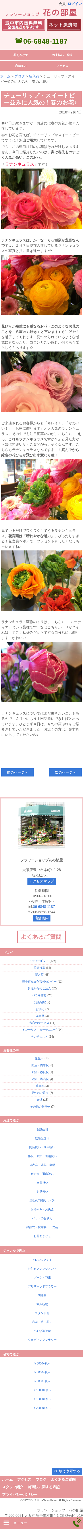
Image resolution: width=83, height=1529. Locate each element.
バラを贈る (39, 995)
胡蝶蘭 (42, 1295)
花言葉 (40, 1016)
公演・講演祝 (40, 1079)
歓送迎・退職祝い (42, 1174)
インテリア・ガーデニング (39, 1029)
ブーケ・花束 (42, 1277)
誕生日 (39, 1058)
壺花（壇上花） (42, 1322)
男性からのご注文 (39, 988)
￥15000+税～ (42, 1399)
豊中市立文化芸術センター (39, 981)
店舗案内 (42, 918)
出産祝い (42, 1182)
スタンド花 (42, 1313)
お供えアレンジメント (42, 1268)
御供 (39, 1099)
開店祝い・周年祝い (42, 1147)
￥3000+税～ (42, 1363)
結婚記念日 (42, 1138)
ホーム (5, 76)
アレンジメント (42, 1259)
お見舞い (42, 1191)
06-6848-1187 (45, 41)
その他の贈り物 (40, 1106)
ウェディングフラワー (42, 1339)
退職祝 (40, 1086)
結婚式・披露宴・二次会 (42, 1227)
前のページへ (17, 772)
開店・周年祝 (40, 1065)
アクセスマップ (41, 881)
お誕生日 (42, 1129)
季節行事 (39, 967)
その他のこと (39, 1036)
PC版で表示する (67, 1471)
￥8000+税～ (42, 1381)
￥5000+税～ (42, 1372)
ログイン (75, 4)
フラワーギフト (39, 961)
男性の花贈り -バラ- (42, 1200)
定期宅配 (40, 1002)
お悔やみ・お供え (42, 1209)
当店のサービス (39, 1023)
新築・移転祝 (40, 1072)
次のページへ (65, 772)
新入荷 (34, 76)
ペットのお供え (42, 1218)
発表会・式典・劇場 (42, 1165)
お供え (40, 1009)
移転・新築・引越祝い (42, 1156)
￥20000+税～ (42, 1408)
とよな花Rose (42, 1330)
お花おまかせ (42, 1236)
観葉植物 (42, 1304)
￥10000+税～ (42, 1390)
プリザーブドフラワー (42, 1286)
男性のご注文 (40, 1092)
